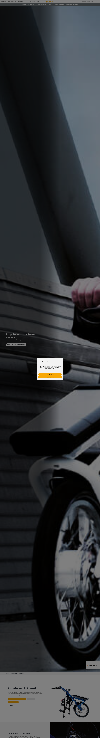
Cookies (51, 361)
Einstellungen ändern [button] (50, 371)
